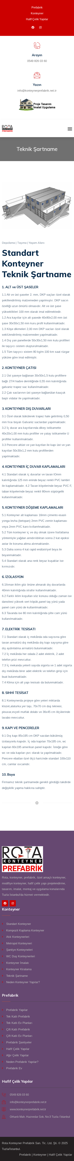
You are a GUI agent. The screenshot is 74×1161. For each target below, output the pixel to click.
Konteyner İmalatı (17, 963)
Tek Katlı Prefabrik (18, 1016)
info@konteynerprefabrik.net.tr (37, 90)
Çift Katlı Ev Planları (19, 1036)
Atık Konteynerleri (17, 936)
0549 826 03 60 (37, 61)
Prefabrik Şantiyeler (19, 1042)
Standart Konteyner (18, 924)
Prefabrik (37, 7)
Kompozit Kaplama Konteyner (25, 930)
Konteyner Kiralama (18, 969)
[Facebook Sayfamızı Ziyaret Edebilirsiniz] (33, 27)
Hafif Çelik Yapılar (37, 19)
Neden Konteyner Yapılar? (23, 982)
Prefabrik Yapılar (17, 1010)
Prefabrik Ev (14, 1068)
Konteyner (37, 13)
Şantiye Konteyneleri (19, 949)
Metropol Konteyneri (19, 943)
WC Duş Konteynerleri (20, 956)
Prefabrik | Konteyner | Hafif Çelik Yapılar (45, 1154)
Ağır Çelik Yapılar (17, 1055)
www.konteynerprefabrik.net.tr (28, 1109)
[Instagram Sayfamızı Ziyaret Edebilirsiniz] (40, 27)
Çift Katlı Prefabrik (18, 1029)
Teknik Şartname (17, 975)
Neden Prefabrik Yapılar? (22, 1062)
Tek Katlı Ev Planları (19, 1023)
